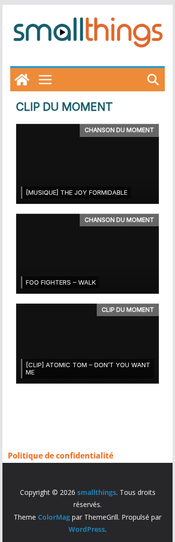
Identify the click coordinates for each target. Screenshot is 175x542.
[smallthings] (22, 79)
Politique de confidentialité (60, 455)
